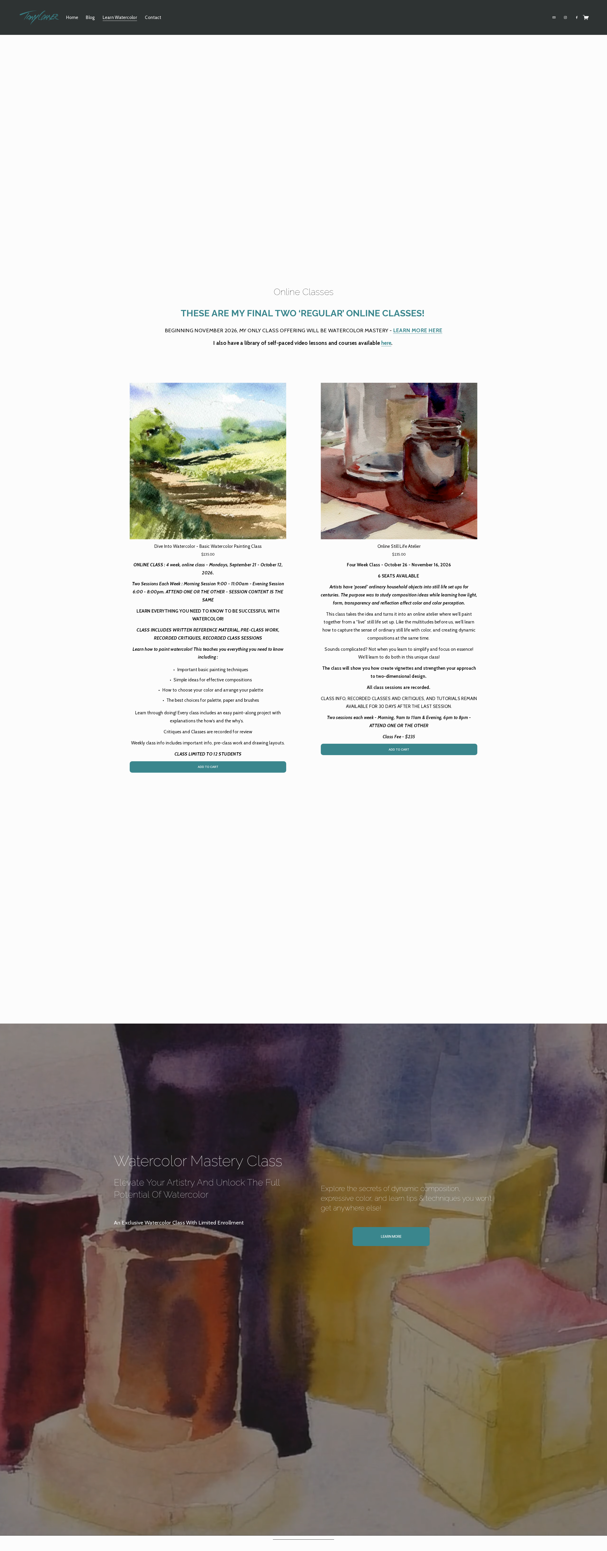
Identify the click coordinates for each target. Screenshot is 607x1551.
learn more (391, 1236)
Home (72, 17)
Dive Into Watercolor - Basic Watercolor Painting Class (208, 546)
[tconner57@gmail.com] (554, 17)
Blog (90, 17)
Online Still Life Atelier (399, 546)
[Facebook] (577, 17)
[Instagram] (565, 17)
